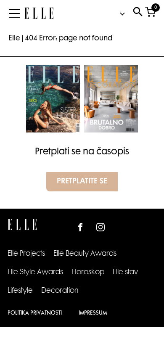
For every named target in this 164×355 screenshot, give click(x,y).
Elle (14, 38)
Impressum (93, 313)
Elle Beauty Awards (84, 254)
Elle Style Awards (35, 272)
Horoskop (87, 272)
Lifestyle (20, 291)
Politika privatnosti (35, 313)
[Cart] (150, 14)
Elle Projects (26, 254)
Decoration (60, 291)
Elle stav (125, 272)
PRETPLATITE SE (82, 181)
